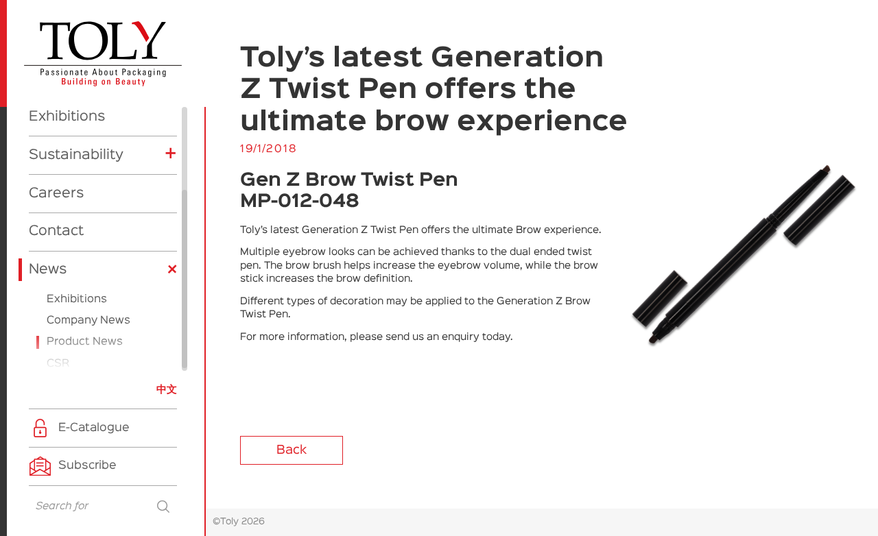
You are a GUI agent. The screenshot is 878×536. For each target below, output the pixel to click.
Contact (56, 231)
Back (291, 450)
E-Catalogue (94, 428)
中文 (166, 390)
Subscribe (87, 466)
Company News (88, 321)
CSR (58, 364)
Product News (85, 342)
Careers (56, 193)
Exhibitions (67, 116)
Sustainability (76, 155)
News (48, 269)
